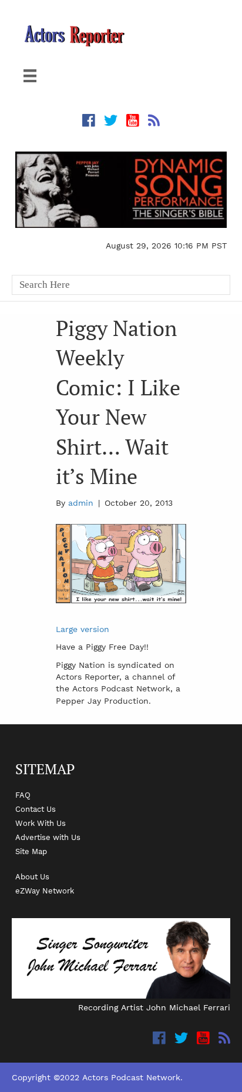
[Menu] (30, 75)
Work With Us (40, 823)
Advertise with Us (47, 837)
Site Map (31, 851)
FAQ (23, 795)
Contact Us (35, 809)
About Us (32, 876)
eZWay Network (44, 890)
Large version (82, 629)
